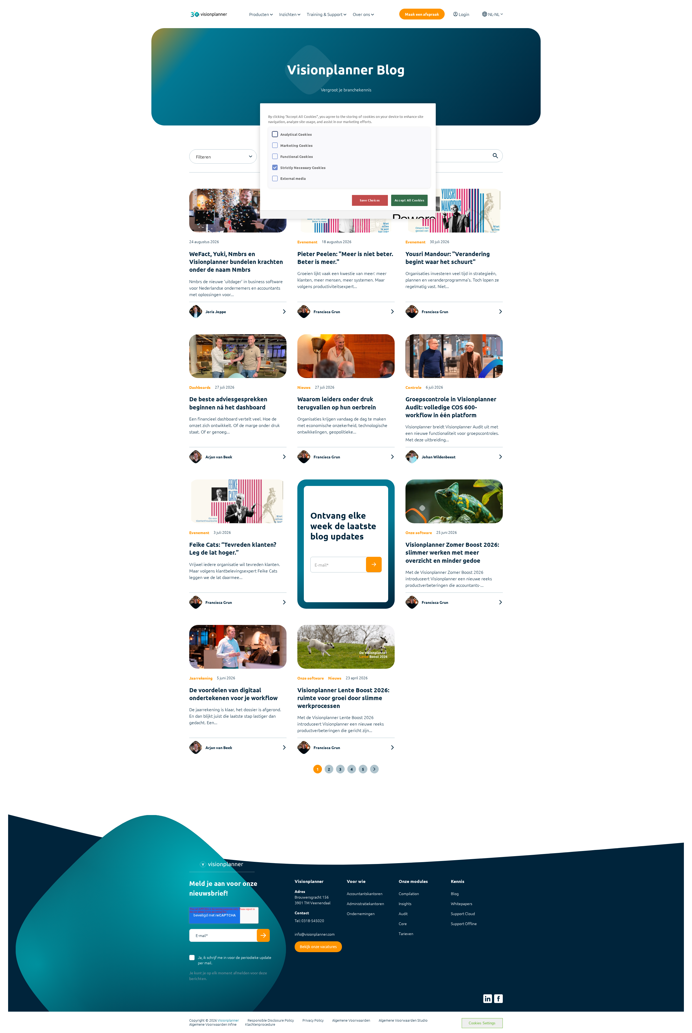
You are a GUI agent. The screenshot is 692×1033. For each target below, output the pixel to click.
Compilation (409, 893)
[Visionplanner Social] (487, 998)
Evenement (307, 242)
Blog (455, 893)
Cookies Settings (482, 1023)
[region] (348, 161)
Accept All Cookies (409, 200)
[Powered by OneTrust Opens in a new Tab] (412, 215)
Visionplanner (228, 1020)
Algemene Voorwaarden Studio (403, 1020)
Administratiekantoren (365, 903)
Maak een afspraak (422, 14)
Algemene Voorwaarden (351, 1020)
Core (403, 923)
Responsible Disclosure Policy (271, 1020)
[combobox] (223, 156)
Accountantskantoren (364, 893)
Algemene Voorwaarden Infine (213, 1024)
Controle (413, 387)
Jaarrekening (200, 678)
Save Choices (370, 200)
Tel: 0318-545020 (309, 920)
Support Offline (464, 923)
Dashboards (200, 387)
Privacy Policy (313, 1020)
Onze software (418, 532)
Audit (403, 913)
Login (464, 14)
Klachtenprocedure (260, 1024)
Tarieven (406, 933)
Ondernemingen (361, 913)
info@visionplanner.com (315, 934)
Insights (405, 903)
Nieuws (304, 387)
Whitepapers (461, 903)
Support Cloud (463, 913)
